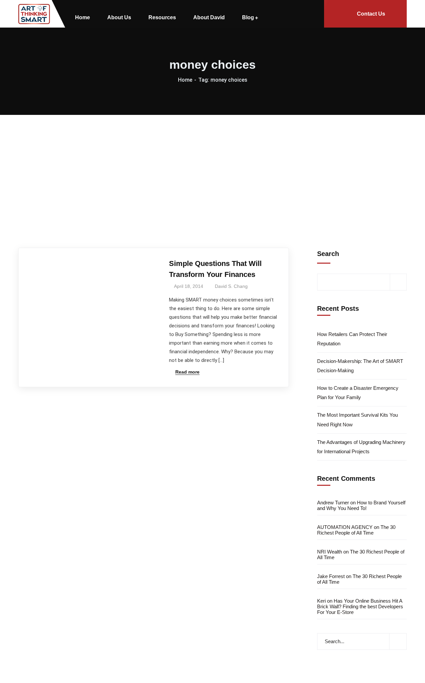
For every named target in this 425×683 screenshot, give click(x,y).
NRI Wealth (329, 552)
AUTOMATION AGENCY (345, 527)
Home (185, 80)
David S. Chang (231, 286)
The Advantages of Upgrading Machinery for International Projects (361, 446)
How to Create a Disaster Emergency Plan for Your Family (357, 392)
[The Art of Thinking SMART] (34, 14)
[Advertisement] (212, 164)
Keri (321, 601)
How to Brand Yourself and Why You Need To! (361, 505)
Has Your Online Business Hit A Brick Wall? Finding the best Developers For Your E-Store (360, 606)
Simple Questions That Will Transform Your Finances (215, 269)
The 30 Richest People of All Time (356, 530)
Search (328, 253)
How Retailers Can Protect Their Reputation (352, 338)
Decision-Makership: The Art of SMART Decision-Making (360, 365)
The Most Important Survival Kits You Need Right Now (357, 419)
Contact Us (371, 14)
